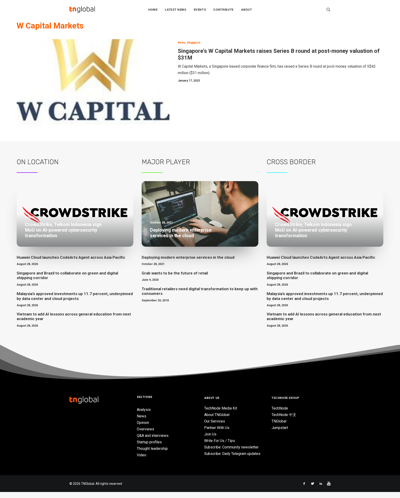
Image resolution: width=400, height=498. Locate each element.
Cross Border (291, 162)
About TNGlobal (216, 415)
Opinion (143, 422)
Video (141, 455)
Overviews (145, 429)
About (246, 9)
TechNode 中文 (284, 415)
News (181, 42)
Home (153, 9)
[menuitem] (153, 9)
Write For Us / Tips (219, 440)
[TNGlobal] (82, 9)
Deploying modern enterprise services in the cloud (188, 257)
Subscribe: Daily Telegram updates (232, 453)
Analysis (144, 409)
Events (200, 9)
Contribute (223, 9)
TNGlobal (279, 421)
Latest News (175, 9)
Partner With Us (216, 428)
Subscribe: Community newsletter (231, 447)
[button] (328, 9)
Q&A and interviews (153, 435)
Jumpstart (280, 428)
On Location (38, 162)
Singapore (193, 42)
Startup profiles (149, 442)
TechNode (280, 408)
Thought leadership (152, 448)
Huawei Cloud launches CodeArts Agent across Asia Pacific (71, 257)
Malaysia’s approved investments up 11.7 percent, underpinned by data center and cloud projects (75, 296)
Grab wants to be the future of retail (175, 273)
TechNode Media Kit (220, 408)
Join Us (210, 434)
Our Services (214, 421)
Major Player (166, 162)
